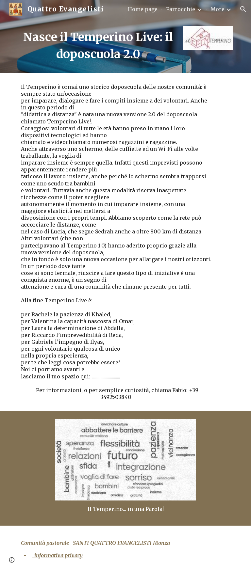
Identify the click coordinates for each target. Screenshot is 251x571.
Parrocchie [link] (180, 9)
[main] (97, 45)
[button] (243, 9)
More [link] (217, 9)
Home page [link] (143, 9)
